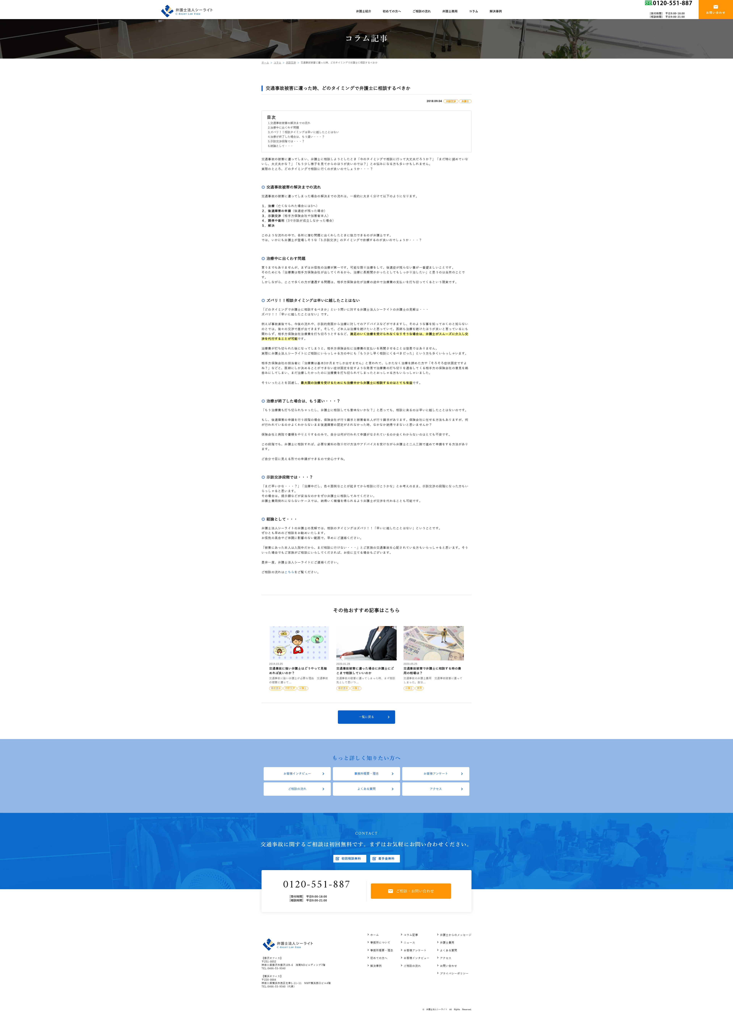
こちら (289, 572)
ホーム (265, 62)
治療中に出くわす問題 (284, 127)
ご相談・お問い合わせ (415, 891)
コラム (277, 62)
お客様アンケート (436, 773)
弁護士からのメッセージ (455, 935)
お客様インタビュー (297, 773)
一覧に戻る (366, 717)
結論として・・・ (281, 145)
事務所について (380, 942)
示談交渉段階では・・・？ (287, 141)
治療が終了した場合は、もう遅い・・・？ (297, 136)
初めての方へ (378, 958)
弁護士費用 (447, 942)
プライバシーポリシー (454, 973)
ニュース (409, 942)
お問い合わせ (448, 966)
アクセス (436, 789)
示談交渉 (291, 62)
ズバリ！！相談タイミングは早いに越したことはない (304, 132)
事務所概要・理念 (366, 773)
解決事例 (376, 966)
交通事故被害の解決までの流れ (290, 123)
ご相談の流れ (297, 789)
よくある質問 (366, 789)
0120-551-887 (316, 885)
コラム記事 (411, 935)
